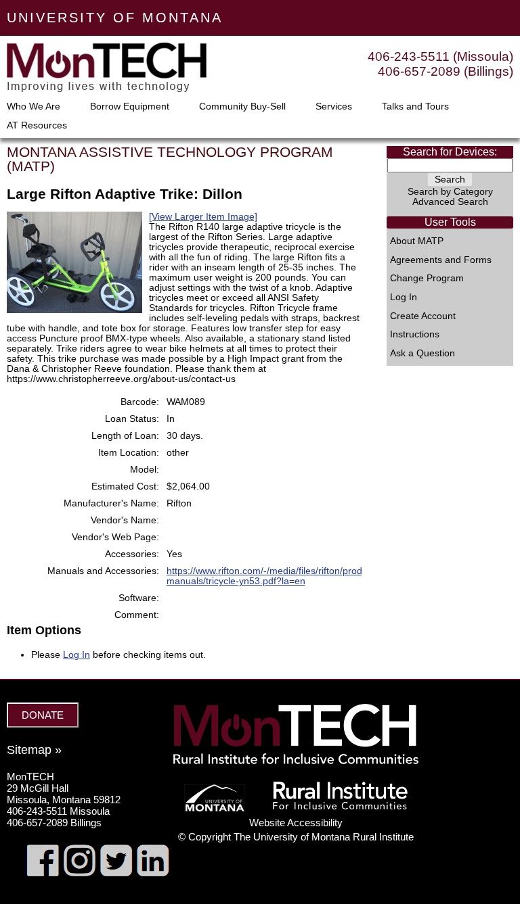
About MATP (416, 241)
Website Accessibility (296, 822)
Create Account (423, 316)
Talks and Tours (415, 107)
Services (334, 107)
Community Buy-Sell (242, 107)
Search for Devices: (450, 152)
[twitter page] (116, 873)
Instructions (414, 334)
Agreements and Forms (441, 260)
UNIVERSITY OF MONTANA (115, 17)
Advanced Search (450, 202)
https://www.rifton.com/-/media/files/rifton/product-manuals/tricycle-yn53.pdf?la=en (272, 576)
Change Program (427, 278)
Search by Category (450, 192)
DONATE (43, 715)
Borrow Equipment (129, 107)
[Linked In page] (152, 873)
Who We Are (33, 107)
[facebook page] (43, 873)
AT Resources (37, 125)
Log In (403, 297)
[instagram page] (79, 873)
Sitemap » (34, 750)
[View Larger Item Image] (203, 217)
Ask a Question (422, 353)
